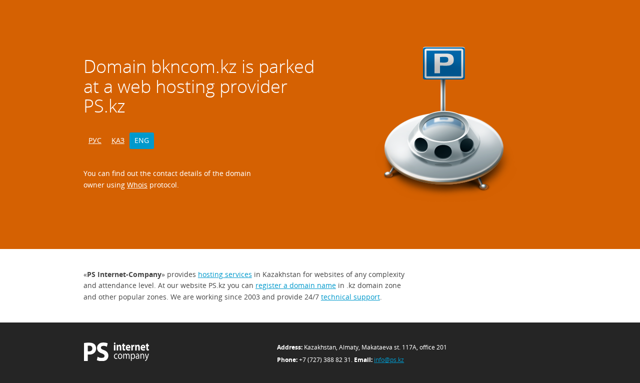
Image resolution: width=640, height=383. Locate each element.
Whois (137, 185)
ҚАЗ (118, 140)
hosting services (225, 274)
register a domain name (296, 285)
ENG (141, 140)
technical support (350, 297)
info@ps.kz (389, 360)
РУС (95, 140)
